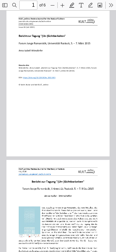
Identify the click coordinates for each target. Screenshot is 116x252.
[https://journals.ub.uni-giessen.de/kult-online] (34, 174)
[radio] (71, 5)
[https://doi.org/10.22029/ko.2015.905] (39, 78)
